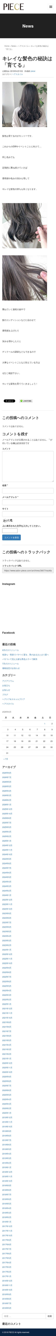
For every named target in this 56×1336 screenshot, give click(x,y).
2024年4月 (6, 881)
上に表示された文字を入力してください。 (22, 525)
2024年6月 (6, 872)
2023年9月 (6, 913)
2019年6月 (6, 1144)
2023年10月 (7, 908)
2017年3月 (6, 1267)
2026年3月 (6, 795)
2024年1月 (6, 895)
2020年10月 (7, 1072)
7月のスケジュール (10, 663)
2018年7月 (6, 1194)
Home (6, 46)
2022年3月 (6, 994)
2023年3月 (6, 940)
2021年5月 (6, 1040)
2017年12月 (7, 1226)
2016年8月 (6, 1298)
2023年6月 (6, 926)
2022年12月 (7, 954)
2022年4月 (6, 990)
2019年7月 (6, 1140)
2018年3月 (6, 1212)
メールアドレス (10, 496)
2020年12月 (7, 1063)
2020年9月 (6, 1076)
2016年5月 (6, 1307)
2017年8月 (6, 1244)
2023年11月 (7, 904)
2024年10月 (7, 854)
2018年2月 (6, 1217)
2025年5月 (6, 827)
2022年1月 (6, 1004)
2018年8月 (6, 1189)
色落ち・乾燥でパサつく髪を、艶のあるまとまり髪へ (25, 654)
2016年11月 (7, 1285)
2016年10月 (7, 1289)
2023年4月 (6, 935)
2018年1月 (6, 1221)
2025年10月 (7, 813)
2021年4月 (6, 1044)
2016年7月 (6, 1303)
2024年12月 (7, 845)
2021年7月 (6, 1031)
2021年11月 (7, 1013)
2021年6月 (6, 1035)
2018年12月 (7, 1171)
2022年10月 (7, 963)
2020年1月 (6, 1112)
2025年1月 (6, 840)
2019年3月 (6, 1158)
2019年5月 (6, 1149)
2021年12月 (7, 1008)
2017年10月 (7, 1235)
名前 (5, 485)
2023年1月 (6, 949)
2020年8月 (6, 1081)
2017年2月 (6, 1271)
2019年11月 (7, 1121)
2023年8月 (6, 917)
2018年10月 (7, 1180)
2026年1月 (6, 804)
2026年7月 (6, 777)
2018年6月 (6, 1199)
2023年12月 (7, 899)
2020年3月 (6, 1103)
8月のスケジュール (10, 650)
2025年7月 (6, 822)
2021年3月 (6, 1049)
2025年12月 (7, 809)
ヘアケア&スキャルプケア (13, 699)
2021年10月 (7, 1017)
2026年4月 (6, 790)
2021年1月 (6, 1058)
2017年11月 (7, 1230)
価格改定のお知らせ (11, 668)
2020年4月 (6, 1099)
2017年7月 (6, 1248)
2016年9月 (6, 1294)
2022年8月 (6, 972)
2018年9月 (6, 1185)
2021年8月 (6, 1026)
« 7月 (5, 758)
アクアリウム (8, 680)
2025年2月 (6, 836)
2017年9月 (6, 1239)
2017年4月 (6, 1262)
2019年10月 (7, 1126)
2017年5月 (6, 1258)
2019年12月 (7, 1117)
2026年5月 (6, 786)
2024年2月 (6, 890)
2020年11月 (7, 1067)
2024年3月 (6, 886)
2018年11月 (7, 1176)
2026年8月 (6, 772)
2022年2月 (6, 999)
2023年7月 (6, 922)
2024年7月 (6, 867)
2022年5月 (6, 985)
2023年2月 (6, 945)
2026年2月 (6, 800)
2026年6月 (6, 781)
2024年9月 (6, 858)
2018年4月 (6, 1208)
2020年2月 (6, 1108)
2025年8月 (6, 818)
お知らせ (6, 689)
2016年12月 (7, 1280)
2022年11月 (7, 958)
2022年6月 (6, 981)
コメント (6, 448)
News (13, 46)
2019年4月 (6, 1153)
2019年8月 (6, 1135)
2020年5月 (6, 1094)
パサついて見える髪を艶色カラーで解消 (19, 659)
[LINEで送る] (26, 400)
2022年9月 (6, 967)
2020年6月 (6, 1090)
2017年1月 (6, 1276)
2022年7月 (6, 976)
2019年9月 (6, 1131)
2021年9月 (6, 1022)
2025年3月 (6, 831)
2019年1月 (6, 1167)
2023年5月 (6, 931)
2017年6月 (6, 1253)
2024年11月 (7, 849)
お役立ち (6, 685)
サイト (5, 508)
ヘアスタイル (23, 46)
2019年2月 (6, 1162)
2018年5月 (6, 1203)
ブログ (5, 694)
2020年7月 (6, 1085)
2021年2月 (6, 1054)
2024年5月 (6, 877)
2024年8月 (6, 863)
